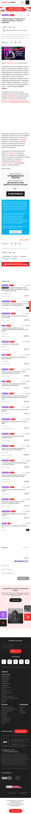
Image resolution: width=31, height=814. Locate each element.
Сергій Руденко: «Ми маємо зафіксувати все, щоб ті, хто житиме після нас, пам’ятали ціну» (15, 304)
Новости (4, 523)
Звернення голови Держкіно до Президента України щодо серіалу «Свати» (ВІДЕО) (13, 449)
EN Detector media (7, 692)
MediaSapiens (5, 676)
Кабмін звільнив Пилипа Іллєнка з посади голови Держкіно (15, 410)
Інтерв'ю (13, 301)
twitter (21, 709)
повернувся (11, 153)
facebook (22, 707)
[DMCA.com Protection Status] (9, 787)
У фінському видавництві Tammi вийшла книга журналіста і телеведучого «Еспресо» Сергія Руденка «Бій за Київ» (15, 289)
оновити (26, 558)
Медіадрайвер (6, 683)
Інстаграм (22, 712)
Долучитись (16, 232)
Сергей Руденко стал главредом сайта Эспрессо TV (15, 526)
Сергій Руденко (7, 256)
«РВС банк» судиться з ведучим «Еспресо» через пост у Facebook (15, 316)
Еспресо (14, 258)
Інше (9, 523)
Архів (3, 723)
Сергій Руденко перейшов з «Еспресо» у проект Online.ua (14, 514)
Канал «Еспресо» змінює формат (10, 344)
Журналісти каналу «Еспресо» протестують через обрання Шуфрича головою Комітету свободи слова (15, 397)
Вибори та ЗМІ (6, 691)
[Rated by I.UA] (22, 787)
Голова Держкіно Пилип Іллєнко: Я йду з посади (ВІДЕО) (14, 422)
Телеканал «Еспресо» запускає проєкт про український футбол (13, 436)
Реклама (4, 714)
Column (13, 419)
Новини (12, 15)
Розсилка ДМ (5, 721)
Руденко (16, 256)
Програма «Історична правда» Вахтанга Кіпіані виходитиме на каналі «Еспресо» (14, 384)
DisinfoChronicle (6, 687)
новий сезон (6, 258)
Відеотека (4, 689)
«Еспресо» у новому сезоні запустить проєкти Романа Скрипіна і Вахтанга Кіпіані (14, 372)
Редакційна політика (7, 707)
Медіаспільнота (6, 301)
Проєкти (5, 672)
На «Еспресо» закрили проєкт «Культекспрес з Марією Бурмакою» (14, 357)
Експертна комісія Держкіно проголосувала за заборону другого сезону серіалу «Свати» (14, 475)
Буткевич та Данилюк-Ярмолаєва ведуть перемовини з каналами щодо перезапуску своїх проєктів (15, 329)
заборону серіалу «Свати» (10, 100)
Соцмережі (24, 704)
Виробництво (5, 15)
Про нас (5, 704)
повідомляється (11, 63)
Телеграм (22, 711)
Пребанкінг (5, 681)
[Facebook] (11, 42)
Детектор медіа (6, 674)
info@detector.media (8, 750)
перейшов (22, 139)
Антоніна (4, 694)
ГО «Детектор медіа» (7, 696)
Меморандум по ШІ (7, 711)
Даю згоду (15, 811)
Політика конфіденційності (9, 709)
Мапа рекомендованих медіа (10, 698)
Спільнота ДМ (15, 600)
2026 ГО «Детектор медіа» (10, 751)
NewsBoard (5, 685)
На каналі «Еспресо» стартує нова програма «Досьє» (13, 490)
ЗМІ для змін (5, 680)
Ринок (3, 325)
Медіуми (4, 701)
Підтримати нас (6, 718)
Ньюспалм (4, 700)
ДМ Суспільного (6, 678)
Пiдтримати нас (20, 731)
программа (23, 256)
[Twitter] (15, 42)
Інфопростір (5, 285)
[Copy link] (19, 42)
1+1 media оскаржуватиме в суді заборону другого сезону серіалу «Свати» (15, 463)
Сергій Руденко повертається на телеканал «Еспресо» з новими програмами (13, 502)
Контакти (4, 716)
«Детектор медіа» (24, 239)
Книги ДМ (4, 712)
